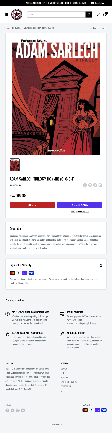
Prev (94, 27)
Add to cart (32, 205)
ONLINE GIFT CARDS (69, 381)
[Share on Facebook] (85, 185)
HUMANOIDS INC (15, 185)
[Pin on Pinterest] (90, 185)
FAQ (62, 373)
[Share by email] (100, 185)
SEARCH (64, 368)
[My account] (98, 14)
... (61, 390)
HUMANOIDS (16, 27)
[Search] (89, 14)
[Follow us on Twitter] (12, 410)
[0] (104, 14)
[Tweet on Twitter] (95, 185)
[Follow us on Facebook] (7, 410)
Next (102, 27)
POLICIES (64, 377)
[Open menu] (6, 14)
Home (7, 27)
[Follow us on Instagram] (18, 410)
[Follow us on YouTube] (23, 410)
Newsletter (99, 2)
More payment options (80, 211)
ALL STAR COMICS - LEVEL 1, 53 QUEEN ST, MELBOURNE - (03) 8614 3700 (56, 2)
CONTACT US (66, 386)
